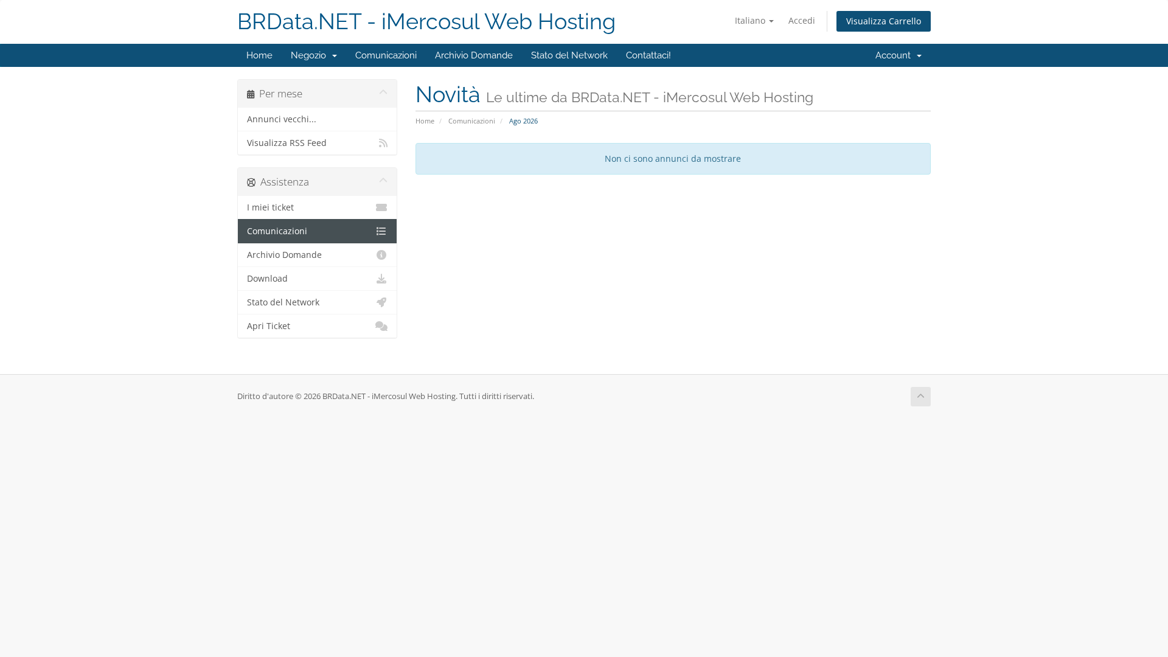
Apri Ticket (268, 326)
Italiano (751, 20)
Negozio (311, 55)
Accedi (801, 20)
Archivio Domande (474, 55)
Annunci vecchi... (281, 119)
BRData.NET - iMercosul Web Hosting (426, 22)
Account (895, 55)
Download (267, 278)
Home (259, 55)
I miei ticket (270, 207)
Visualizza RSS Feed (287, 142)
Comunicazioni (386, 55)
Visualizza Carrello (883, 21)
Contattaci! (648, 55)
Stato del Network (569, 55)
